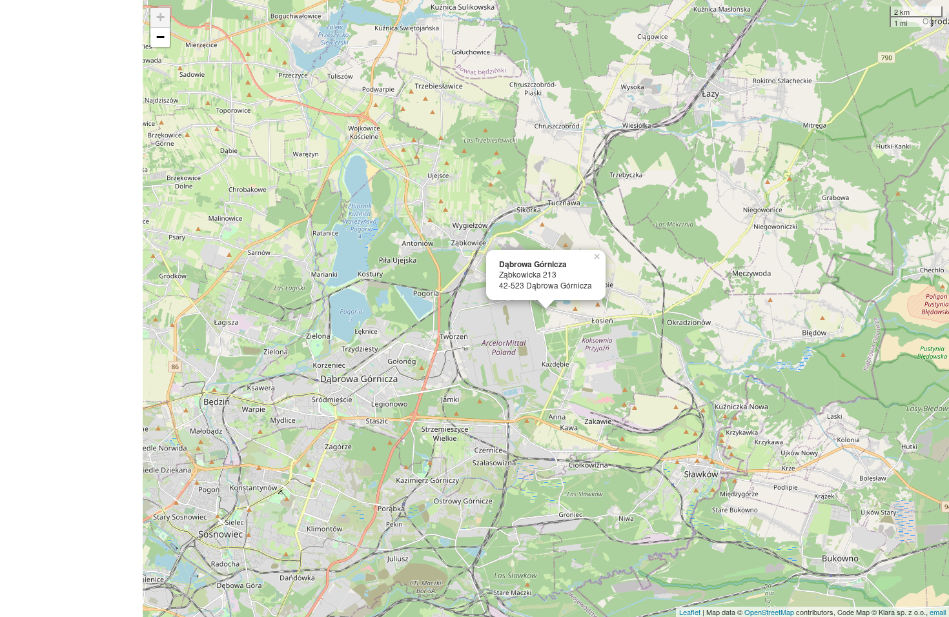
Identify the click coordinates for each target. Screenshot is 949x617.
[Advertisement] (71, 308)
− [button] (160, 37)
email (938, 612)
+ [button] (160, 17)
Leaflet (689, 612)
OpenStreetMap (769, 612)
